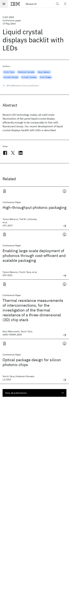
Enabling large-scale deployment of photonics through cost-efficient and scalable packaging (34, 255)
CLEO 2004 (8, 17)
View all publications (16, 392)
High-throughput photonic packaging (34, 207)
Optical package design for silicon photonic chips (32, 362)
